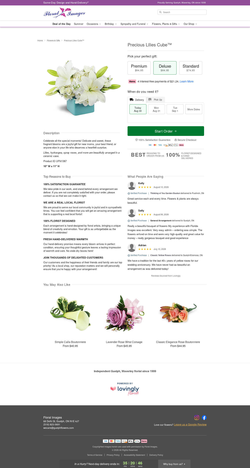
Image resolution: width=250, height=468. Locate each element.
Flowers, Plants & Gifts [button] (165, 23)
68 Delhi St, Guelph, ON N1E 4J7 (61, 421)
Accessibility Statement (134, 455)
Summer (78, 23)
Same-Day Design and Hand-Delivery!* (66, 2)
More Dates (193, 109)
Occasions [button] (93, 23)
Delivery (139, 99)
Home (40, 40)
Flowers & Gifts (53, 40)
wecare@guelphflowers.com (58, 427)
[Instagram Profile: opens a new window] (196, 417)
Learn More (187, 81)
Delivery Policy (156, 455)
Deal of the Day (62, 23)
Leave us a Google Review (190, 424)
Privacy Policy (113, 455)
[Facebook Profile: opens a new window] (204, 417)
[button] (241, 453)
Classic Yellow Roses (160, 255)
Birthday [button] (109, 23)
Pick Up (158, 99)
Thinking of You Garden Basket (165, 193)
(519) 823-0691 (51, 424)
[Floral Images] (67, 13)
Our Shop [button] (189, 23)
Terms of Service (94, 455)
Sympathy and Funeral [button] (133, 23)
